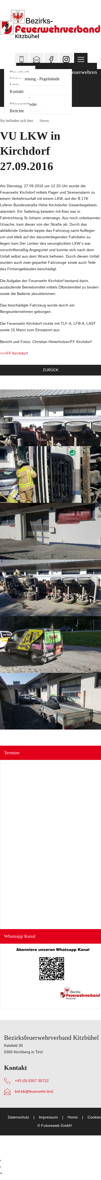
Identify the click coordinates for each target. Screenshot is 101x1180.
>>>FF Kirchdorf (14, 353)
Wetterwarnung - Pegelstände (35, 78)
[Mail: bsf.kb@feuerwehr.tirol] (36, 59)
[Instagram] (66, 59)
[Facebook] (51, 59)
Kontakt (16, 91)
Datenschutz (18, 1117)
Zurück (50, 370)
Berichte (17, 110)
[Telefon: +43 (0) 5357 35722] (21, 59)
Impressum (48, 1117)
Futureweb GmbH (56, 1126)
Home (73, 1117)
